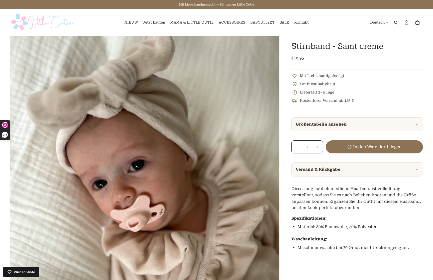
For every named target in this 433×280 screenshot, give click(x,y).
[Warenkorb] (417, 22)
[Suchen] (395, 22)
